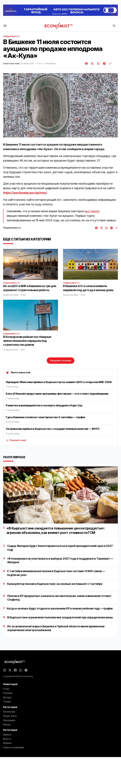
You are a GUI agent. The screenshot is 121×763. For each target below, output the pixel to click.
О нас (6, 689)
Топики (7, 701)
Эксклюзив (9, 711)
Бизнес (7, 724)
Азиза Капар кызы (11, 63)
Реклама (7, 693)
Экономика (9, 720)
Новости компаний (13, 747)
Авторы (7, 697)
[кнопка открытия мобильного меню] (5, 26)
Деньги (7, 734)
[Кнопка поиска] (114, 26)
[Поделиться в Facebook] (86, 63)
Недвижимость (11, 36)
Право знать (10, 716)
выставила (92, 211)
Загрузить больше (60, 360)
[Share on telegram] (104, 63)
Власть (7, 739)
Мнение (7, 743)
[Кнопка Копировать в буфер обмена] (109, 63)
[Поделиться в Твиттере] (92, 63)
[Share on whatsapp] (98, 63)
